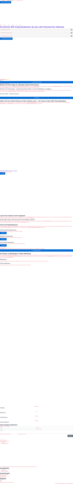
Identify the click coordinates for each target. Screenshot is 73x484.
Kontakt (20, 25)
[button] (36, 80)
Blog (17, 25)
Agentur (9, 25)
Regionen (13, 25)
